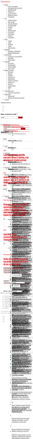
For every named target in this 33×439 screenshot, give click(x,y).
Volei (9, 43)
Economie (11, 32)
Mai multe (6, 125)
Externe (10, 36)
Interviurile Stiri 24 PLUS (12, 298)
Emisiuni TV (11, 77)
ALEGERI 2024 (12, 10)
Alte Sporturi (11, 48)
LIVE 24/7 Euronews (14, 93)
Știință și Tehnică (13, 80)
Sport (6, 39)
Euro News (11, 34)
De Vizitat (11, 63)
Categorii (6, 281)
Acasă (6, 5)
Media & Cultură (12, 15)
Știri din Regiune (12, 24)
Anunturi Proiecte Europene (16, 98)
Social (10, 29)
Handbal (10, 44)
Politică (10, 27)
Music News (11, 60)
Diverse (10, 84)
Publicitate (11, 17)
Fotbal (10, 41)
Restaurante (11, 65)
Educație (10, 72)
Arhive (5, 291)
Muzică (10, 74)
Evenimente (7, 55)
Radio (9, 87)
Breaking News (12, 20)
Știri (5, 18)
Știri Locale (11, 22)
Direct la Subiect (13, 6)
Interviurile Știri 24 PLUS (15, 8)
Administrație (12, 30)
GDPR (6, 308)
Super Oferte (12, 86)
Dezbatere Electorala (11, 301)
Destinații (7, 61)
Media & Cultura (9, 70)
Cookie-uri (7, 306)
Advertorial (11, 96)
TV (9, 89)
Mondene (10, 58)
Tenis (9, 46)
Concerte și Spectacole (15, 56)
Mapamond (11, 79)
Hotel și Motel (12, 67)
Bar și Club (11, 68)
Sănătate (7, 49)
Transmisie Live (9, 91)
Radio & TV (11, 12)
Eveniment (11, 37)
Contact (6, 99)
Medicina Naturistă (13, 53)
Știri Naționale (12, 25)
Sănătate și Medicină (14, 51)
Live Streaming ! (9, 305)
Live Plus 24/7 (12, 13)
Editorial (10, 75)
